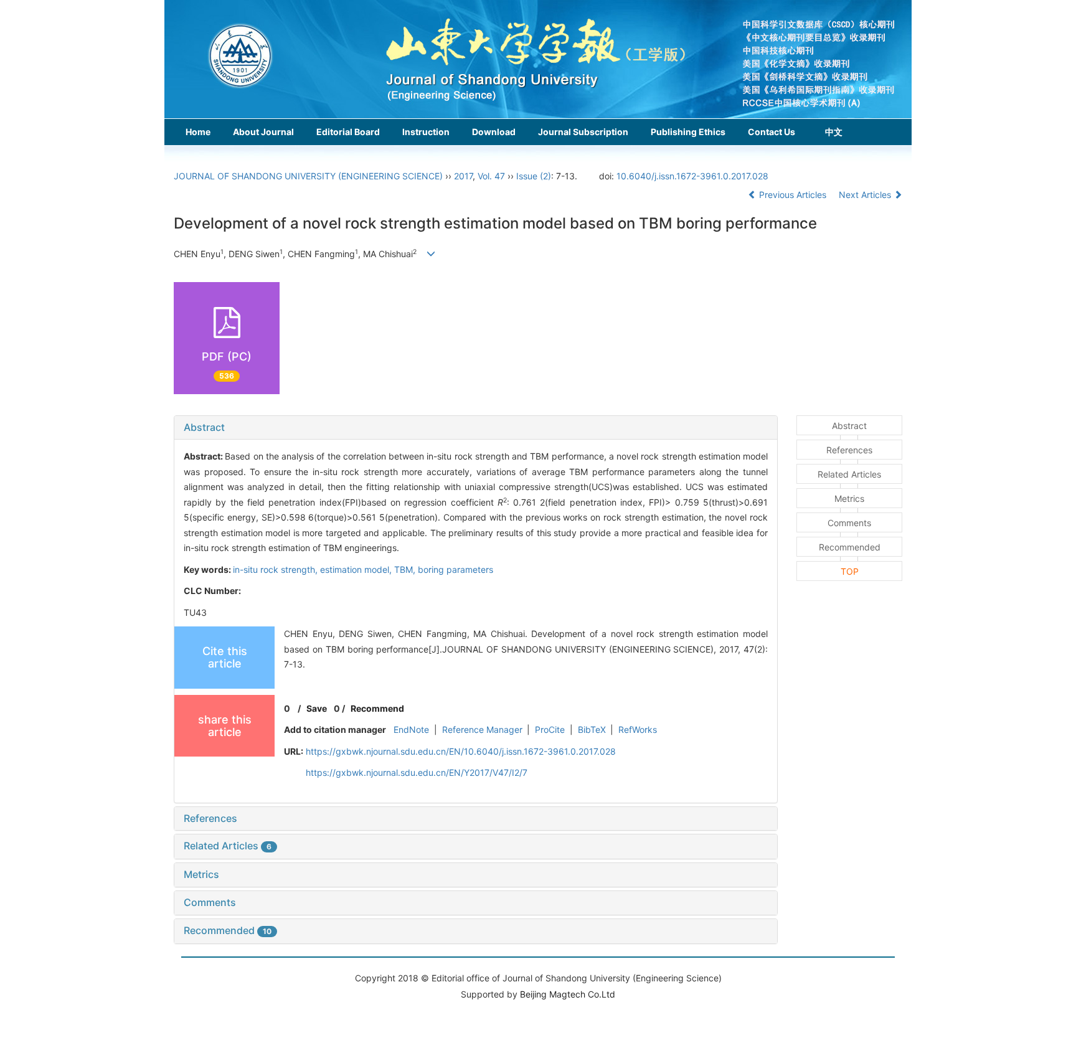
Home (198, 131)
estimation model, (357, 569)
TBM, (406, 569)
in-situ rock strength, (276, 569)
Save (316, 708)
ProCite (550, 729)
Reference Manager (482, 729)
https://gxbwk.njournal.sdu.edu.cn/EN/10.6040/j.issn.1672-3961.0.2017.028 (461, 751)
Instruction (426, 131)
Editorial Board (348, 131)
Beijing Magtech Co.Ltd (567, 994)
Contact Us (771, 131)
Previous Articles (793, 194)
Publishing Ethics (688, 131)
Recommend (377, 708)
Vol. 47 (491, 176)
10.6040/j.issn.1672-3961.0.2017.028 (692, 176)
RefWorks (637, 729)
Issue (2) (533, 176)
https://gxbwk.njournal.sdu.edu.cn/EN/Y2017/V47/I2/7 (416, 772)
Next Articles (866, 194)
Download (494, 131)
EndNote (411, 729)
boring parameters (455, 569)
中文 (833, 131)
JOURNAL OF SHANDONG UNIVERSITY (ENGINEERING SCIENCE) (308, 176)
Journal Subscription (583, 131)
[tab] (475, 428)
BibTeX (592, 729)
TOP (850, 571)
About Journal (263, 131)
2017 (463, 176)
